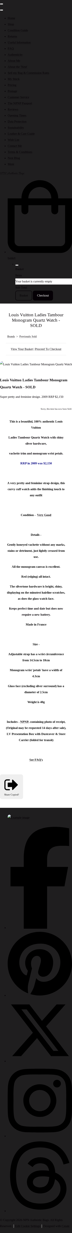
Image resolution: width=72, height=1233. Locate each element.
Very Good (44, 515)
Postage (12, 91)
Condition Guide (18, 30)
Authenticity (15, 54)
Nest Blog (14, 158)
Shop (11, 24)
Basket (24, 295)
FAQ (11, 48)
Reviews (13, 109)
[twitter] (40, 1061)
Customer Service (18, 97)
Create (66, 1226)
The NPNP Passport (20, 103)
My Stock (14, 79)
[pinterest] (40, 995)
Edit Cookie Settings (27, 1226)
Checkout (43, 295)
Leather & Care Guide (21, 133)
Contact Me (15, 145)
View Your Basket (22, 349)
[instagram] (40, 1136)
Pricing (12, 85)
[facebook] (40, 927)
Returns (12, 36)
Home (11, 18)
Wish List (13, 139)
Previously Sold (28, 336)
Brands (11, 336)
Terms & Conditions (20, 152)
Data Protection (17, 121)
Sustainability (16, 127)
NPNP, (24, 721)
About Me (14, 60)
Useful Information (19, 42)
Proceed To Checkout (48, 349)
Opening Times (17, 115)
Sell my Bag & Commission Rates (28, 73)
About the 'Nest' (17, 66)
